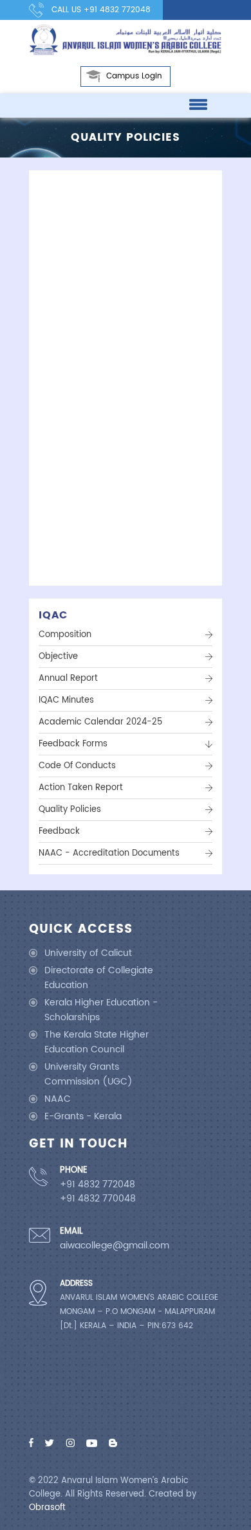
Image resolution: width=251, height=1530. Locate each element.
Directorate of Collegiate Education (98, 978)
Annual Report (68, 678)
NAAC (57, 1099)
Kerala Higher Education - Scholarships (101, 1010)
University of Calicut (88, 953)
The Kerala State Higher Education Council (96, 1042)
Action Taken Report (81, 788)
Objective (58, 656)
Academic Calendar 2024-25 (100, 722)
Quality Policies (70, 809)
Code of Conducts (77, 766)
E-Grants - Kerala (83, 1116)
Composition (65, 635)
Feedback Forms (73, 744)
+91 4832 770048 (98, 1199)
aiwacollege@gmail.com (114, 1246)
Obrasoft (47, 1508)
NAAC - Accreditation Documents (109, 853)
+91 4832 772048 (117, 10)
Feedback (59, 831)
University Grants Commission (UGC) (88, 1074)
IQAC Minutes (66, 700)
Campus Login (134, 76)
